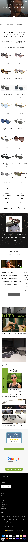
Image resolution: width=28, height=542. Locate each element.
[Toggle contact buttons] (25, 539)
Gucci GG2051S (7, 145)
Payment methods (5, 502)
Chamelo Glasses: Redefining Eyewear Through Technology (9, 274)
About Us (3, 493)
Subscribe (6, 486)
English (19, 530)
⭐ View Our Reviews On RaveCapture (14, 449)
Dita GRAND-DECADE (21, 78)
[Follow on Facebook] (2, 526)
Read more (3, 287)
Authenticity (4, 495)
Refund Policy (4, 506)
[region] (14, 8)
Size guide (3, 500)
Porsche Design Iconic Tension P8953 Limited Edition (21, 95)
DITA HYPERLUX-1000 (7, 62)
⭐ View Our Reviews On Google (14, 469)
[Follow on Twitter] (5, 526)
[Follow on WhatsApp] (15, 526)
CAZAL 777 (7, 112)
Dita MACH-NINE (7, 78)
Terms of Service (5, 508)
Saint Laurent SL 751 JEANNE (7, 164)
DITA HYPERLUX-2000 (21, 62)
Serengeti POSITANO (21, 180)
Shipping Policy (4, 504)
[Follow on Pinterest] (12, 526)
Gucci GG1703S (21, 128)
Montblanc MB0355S (21, 163)
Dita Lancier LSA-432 (7, 180)
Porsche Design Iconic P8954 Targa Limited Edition (7, 95)
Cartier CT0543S (20, 112)
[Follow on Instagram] (8, 526)
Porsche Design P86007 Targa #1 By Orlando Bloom (7, 129)
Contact (3, 497)
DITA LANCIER (14, 11)
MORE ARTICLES (14, 294)
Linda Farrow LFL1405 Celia (20, 146)
